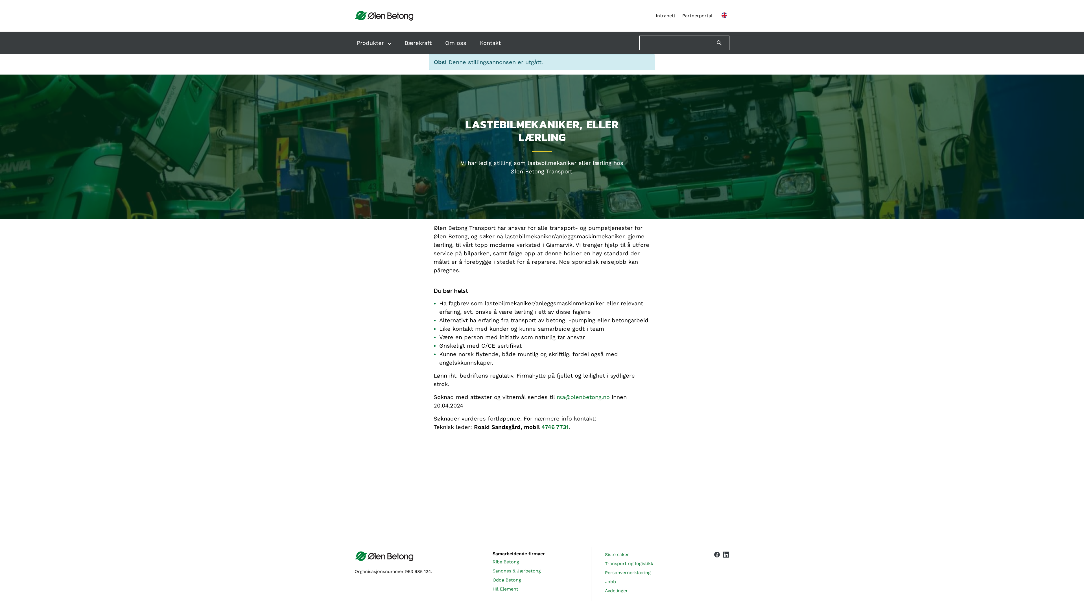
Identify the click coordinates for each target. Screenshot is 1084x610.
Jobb (610, 581)
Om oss (455, 43)
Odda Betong (507, 580)
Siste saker (617, 554)
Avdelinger (616, 590)
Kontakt (490, 43)
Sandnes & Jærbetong (517, 571)
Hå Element (505, 589)
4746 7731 (555, 427)
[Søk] (722, 43)
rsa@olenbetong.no (583, 397)
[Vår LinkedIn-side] (726, 573)
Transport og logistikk (629, 563)
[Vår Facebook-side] (717, 572)
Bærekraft (418, 43)
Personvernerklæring (628, 572)
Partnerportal (697, 15)
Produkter (370, 43)
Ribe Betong (506, 562)
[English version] (724, 15)
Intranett (666, 15)
